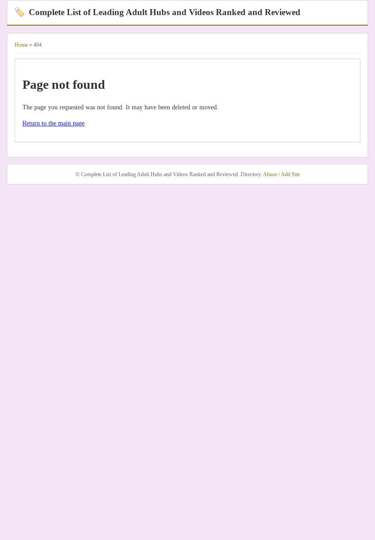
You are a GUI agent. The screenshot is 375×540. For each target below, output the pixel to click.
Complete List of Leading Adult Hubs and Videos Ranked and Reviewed (157, 12)
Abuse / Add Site (281, 174)
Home (21, 45)
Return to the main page (53, 123)
